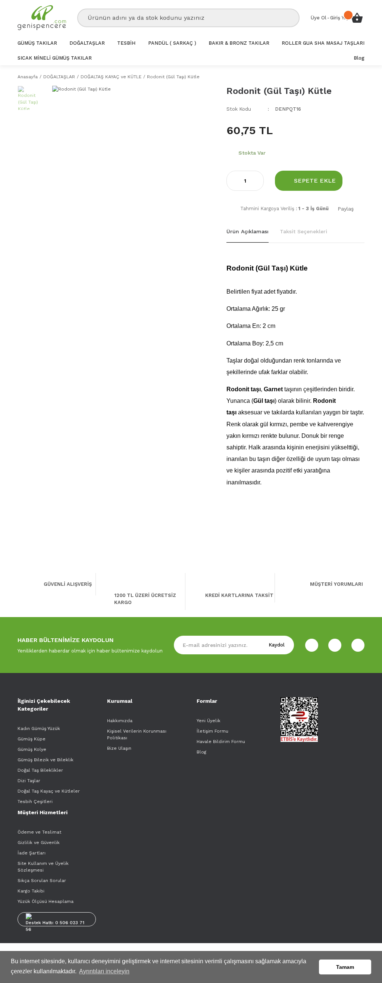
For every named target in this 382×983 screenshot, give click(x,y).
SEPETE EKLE (315, 180)
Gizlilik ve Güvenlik (39, 842)
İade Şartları (32, 853)
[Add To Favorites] (359, 180)
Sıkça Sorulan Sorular (42, 880)
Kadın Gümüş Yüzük (39, 728)
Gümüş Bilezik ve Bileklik (45, 759)
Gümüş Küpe (32, 739)
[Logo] (42, 17)
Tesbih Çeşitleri (35, 801)
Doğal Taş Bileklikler (40, 770)
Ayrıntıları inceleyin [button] (104, 971)
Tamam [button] (345, 967)
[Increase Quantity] (257, 180)
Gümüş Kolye (32, 749)
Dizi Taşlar (29, 780)
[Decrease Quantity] (232, 180)
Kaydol (277, 645)
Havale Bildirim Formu (221, 741)
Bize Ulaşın (119, 748)
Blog (201, 752)
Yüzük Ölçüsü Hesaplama (45, 901)
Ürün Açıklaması (247, 231)
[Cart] (357, 17)
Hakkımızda (119, 720)
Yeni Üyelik (208, 720)
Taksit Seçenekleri (303, 231)
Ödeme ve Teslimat (39, 832)
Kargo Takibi (31, 891)
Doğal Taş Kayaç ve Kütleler (49, 791)
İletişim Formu (212, 731)
